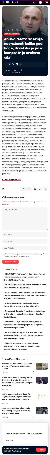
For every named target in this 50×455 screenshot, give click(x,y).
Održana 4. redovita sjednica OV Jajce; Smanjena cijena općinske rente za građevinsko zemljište (16, 396)
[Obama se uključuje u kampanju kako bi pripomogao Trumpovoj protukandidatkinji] (42, 410)
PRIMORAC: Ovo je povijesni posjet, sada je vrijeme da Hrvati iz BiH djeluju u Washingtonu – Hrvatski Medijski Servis (23, 325)
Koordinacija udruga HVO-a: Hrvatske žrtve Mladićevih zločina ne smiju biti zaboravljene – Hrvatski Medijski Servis (23, 336)
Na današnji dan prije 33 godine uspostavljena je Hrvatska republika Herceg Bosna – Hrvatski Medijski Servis (24, 314)
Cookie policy (16, 451)
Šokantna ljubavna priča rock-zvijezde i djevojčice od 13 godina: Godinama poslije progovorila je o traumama (21, 346)
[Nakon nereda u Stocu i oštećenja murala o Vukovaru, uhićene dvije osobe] (42, 366)
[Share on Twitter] (13, 64)
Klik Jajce (10, 2)
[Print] (45, 189)
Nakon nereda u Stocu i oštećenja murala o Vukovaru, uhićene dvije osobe (17, 366)
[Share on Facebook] (9, 64)
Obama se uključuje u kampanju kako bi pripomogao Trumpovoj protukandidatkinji (16, 410)
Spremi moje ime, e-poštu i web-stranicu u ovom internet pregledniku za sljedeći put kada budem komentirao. (25, 255)
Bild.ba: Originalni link (11, 180)
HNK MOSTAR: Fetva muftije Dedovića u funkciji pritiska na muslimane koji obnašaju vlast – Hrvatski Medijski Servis (24, 277)
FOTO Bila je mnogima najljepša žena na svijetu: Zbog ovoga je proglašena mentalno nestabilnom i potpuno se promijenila (25, 295)
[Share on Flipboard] (16, 64)
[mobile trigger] (46, 2)
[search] (30, 2)
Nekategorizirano (12, 34)
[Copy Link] (20, 64)
